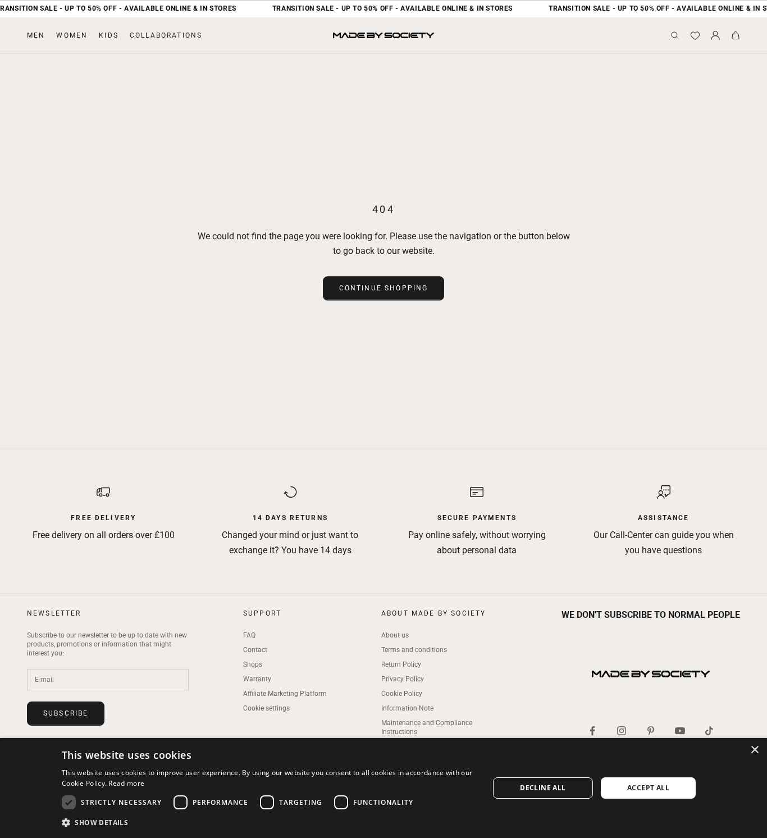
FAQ (249, 635)
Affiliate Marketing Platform (285, 694)
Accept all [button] (648, 788)
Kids (108, 35)
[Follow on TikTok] (709, 730)
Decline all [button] (542, 788)
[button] (269, 823)
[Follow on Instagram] (621, 730)
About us (395, 635)
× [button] (754, 750)
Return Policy (401, 664)
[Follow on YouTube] (680, 730)
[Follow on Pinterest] (650, 730)
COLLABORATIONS (166, 35)
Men (36, 35)
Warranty (257, 679)
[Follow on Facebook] (592, 730)
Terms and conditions (414, 650)
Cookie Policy (401, 694)
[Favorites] (695, 35)
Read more (126, 783)
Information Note (407, 708)
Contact (255, 650)
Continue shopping (383, 288)
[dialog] (383, 788)
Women (72, 35)
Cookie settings (266, 708)
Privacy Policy (402, 679)
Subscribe (65, 713)
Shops (252, 664)
